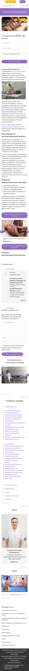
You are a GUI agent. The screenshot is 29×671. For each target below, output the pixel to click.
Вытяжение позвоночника (12, 419)
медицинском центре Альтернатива (12, 127)
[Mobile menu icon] (27, 5)
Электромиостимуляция (8, 645)
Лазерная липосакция (11, 431)
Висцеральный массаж (12, 413)
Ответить (23, 300)
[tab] (14, 667)
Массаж (7, 462)
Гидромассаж (9, 421)
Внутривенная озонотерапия (13, 415)
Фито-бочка (8, 478)
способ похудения (17, 71)
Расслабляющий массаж (12, 454)
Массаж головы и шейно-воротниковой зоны (14, 239)
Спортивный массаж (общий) (14, 470)
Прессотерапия (9, 452)
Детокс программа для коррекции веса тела (14, 623)
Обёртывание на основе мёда (14, 446)
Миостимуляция (10, 444)
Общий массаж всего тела (13, 448)
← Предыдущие (9, 269)
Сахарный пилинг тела (12, 456)
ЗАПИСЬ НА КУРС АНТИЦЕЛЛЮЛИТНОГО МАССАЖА (14, 215)
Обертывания (5, 629)
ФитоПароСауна (6, 642)
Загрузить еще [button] (14, 594)
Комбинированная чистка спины (14, 427)
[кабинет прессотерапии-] (14, 375)
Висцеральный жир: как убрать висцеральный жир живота (14, 619)
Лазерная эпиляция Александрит (15, 437)
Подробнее (6, 241)
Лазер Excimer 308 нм (12, 439)
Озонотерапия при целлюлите (14, 450)
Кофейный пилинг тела (12, 429)
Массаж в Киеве (6, 125)
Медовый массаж (10, 466)
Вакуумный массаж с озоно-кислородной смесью (13, 614)
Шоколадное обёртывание (13, 476)
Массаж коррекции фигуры (13, 464)
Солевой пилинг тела (11, 468)
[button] (1, 231)
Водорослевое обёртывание (13, 417)
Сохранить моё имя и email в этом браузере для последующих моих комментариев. (13, 348)
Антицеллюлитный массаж (13, 411)
